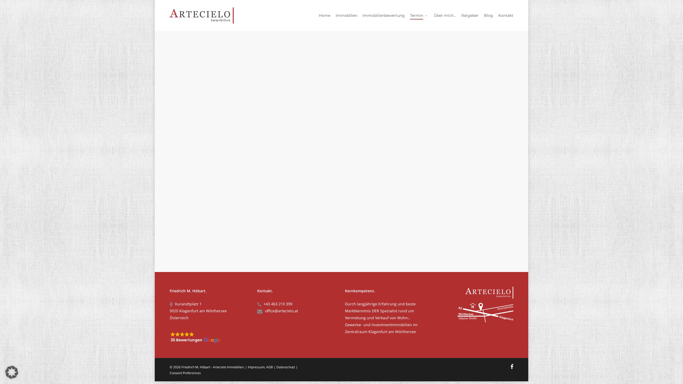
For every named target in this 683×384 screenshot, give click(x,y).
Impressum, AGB (260, 367)
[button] (210, 335)
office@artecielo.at (281, 310)
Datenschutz (285, 367)
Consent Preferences (185, 373)
